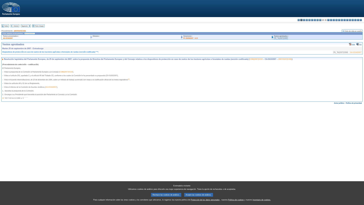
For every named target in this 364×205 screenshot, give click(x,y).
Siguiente (24, 26)
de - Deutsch (309, 20)
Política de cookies (236, 200)
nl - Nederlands (342, 20)
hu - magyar (336, 20)
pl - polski (345, 20)
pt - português (347, 20)
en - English (318, 20)
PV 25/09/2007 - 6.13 (190, 38)
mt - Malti (339, 20)
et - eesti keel (312, 20)
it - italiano (328, 20)
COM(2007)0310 (256, 59)
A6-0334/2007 (8, 38)
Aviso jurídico (339, 103)
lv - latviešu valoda (331, 20)
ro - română (350, 20)
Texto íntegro (39, 26)
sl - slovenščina (355, 20)
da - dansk (307, 20)
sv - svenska (361, 20)
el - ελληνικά (315, 20)
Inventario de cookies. (262, 200)
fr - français (320, 20)
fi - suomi (358, 20)
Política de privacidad (354, 103)
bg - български (299, 20)
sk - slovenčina (353, 20)
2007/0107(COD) (20, 31)
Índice (6, 26)
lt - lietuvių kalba (334, 20)
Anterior (16, 26)
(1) (3, 98)
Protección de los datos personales (205, 200)
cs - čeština (304, 20)
